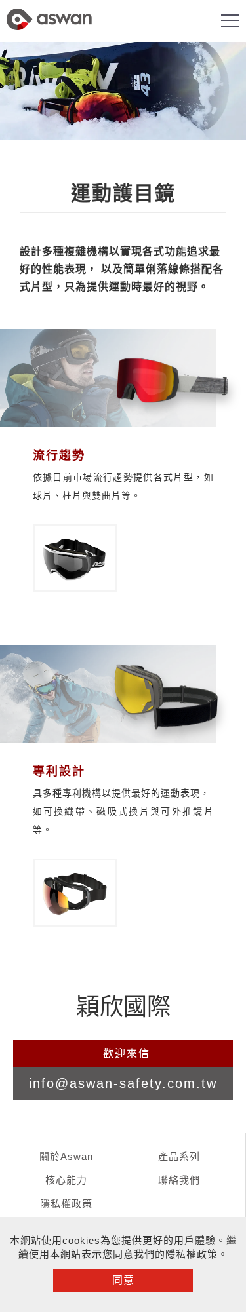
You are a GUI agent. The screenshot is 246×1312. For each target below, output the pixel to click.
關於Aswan (66, 1156)
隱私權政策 (66, 1203)
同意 (123, 1280)
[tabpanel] (123, 91)
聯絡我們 (179, 1180)
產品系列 (179, 1156)
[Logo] (49, 31)
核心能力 (66, 1180)
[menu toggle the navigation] (230, 21)
